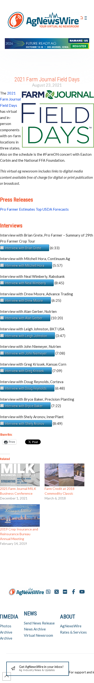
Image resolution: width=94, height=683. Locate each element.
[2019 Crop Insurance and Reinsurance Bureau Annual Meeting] (20, 515)
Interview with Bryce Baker (24, 406)
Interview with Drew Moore (24, 300)
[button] (82, 18)
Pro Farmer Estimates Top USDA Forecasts (34, 209)
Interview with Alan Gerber (23, 318)
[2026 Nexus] (47, 43)
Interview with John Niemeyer (26, 353)
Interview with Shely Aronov (24, 424)
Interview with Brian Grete (23, 248)
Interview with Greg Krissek (24, 371)
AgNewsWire (70, 626)
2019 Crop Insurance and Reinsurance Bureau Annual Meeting (19, 534)
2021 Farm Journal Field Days (10, 99)
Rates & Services (73, 632)
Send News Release (39, 623)
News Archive (35, 629)
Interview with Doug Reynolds (26, 388)
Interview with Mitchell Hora (24, 265)
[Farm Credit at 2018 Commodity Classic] (64, 474)
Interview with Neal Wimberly (25, 283)
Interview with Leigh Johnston (26, 336)
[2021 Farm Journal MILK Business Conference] (20, 474)
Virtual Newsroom (38, 635)
